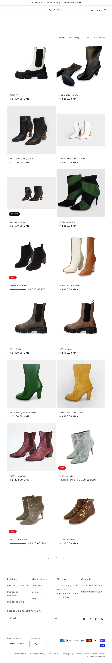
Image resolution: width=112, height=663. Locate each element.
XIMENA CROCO (17, 222)
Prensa (35, 598)
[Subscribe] (55, 618)
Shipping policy (98, 654)
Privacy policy (67, 654)
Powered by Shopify (37, 654)
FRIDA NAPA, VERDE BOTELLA (24, 412)
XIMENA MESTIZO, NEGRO (22, 158)
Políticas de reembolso (12, 594)
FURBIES (14, 95)
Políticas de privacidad (18, 585)
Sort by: (62, 38)
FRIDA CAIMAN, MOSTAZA (71, 412)
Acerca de (37, 585)
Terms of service (82, 654)
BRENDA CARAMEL (18, 540)
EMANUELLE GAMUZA (20, 286)
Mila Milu (25, 654)
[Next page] (64, 558)
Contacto (36, 592)
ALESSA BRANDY (67, 540)
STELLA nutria (66, 349)
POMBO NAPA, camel (69, 286)
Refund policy (53, 654)
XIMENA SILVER (66, 476)
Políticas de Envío (15, 602)
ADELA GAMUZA (67, 222)
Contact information (97, 656)
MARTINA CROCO (18, 476)
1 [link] (48, 557)
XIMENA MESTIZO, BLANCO (72, 158)
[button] (6, 10)
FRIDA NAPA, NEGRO (69, 95)
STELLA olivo (16, 349)
